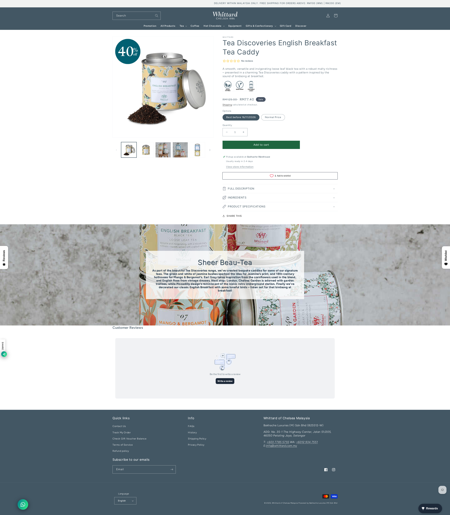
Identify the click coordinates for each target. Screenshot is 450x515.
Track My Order (121, 432)
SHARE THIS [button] (234, 215)
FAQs (191, 426)
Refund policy (120, 450)
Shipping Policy (197, 438)
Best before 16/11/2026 (241, 117)
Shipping (227, 104)
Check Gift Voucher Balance (129, 438)
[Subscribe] (172, 469)
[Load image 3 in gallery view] (163, 150)
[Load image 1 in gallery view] (129, 150)
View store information (239, 166)
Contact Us (119, 426)
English (122, 500)
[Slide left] (116, 150)
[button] (183, 26)
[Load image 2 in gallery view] (146, 150)
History (192, 432)
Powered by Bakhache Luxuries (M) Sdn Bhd (318, 503)
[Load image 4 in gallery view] (180, 150)
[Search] (156, 15)
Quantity (227, 125)
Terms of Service (122, 444)
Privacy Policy (196, 444)
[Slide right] (210, 150)
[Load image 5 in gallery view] (197, 150)
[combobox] (136, 16)
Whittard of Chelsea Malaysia (285, 503)
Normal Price (273, 117)
